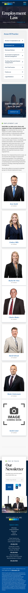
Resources (14, 531)
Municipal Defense (10, 50)
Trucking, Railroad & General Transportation (12, 61)
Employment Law (9, 45)
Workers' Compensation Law (12, 40)
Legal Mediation (9, 76)
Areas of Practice (11, 22)
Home (4, 22)
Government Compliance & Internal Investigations (12, 55)
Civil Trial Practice (10, 67)
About (14, 533)
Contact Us (14, 112)
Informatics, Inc (16, 570)
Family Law (8, 72)
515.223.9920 (14, 552)
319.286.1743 (14, 544)
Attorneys (14, 528)
